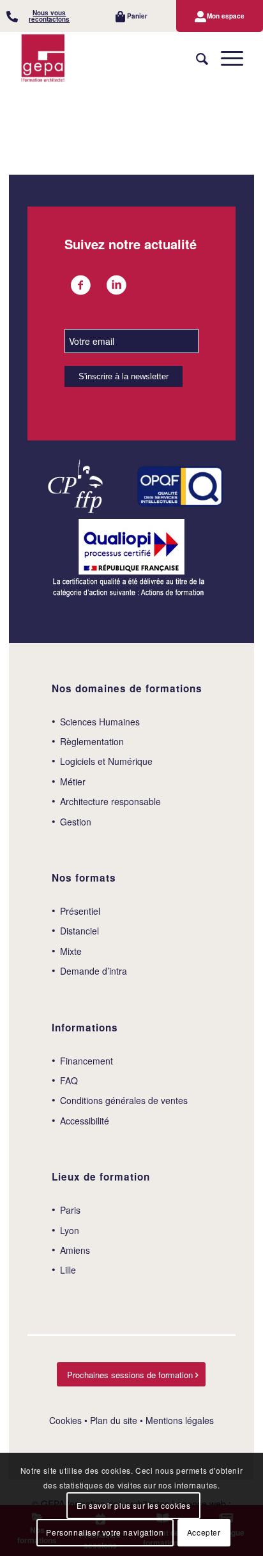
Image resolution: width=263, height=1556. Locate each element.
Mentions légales (180, 1420)
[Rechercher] (195, 58)
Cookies (65, 1420)
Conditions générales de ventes (124, 1100)
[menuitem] (43, 16)
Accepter (204, 1532)
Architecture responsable (110, 801)
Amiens (75, 1250)
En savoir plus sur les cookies (134, 1505)
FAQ (69, 1080)
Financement (86, 1060)
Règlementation (92, 741)
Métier (73, 781)
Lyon (69, 1230)
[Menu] (225, 58)
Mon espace (225, 15)
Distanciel (79, 930)
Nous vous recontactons (49, 16)
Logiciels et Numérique (106, 761)
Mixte (71, 951)
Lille (68, 1269)
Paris (70, 1209)
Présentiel (80, 911)
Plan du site (113, 1420)
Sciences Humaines (100, 721)
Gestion (75, 821)
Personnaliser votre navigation (104, 1532)
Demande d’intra (93, 970)
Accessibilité (84, 1120)
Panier (137, 15)
